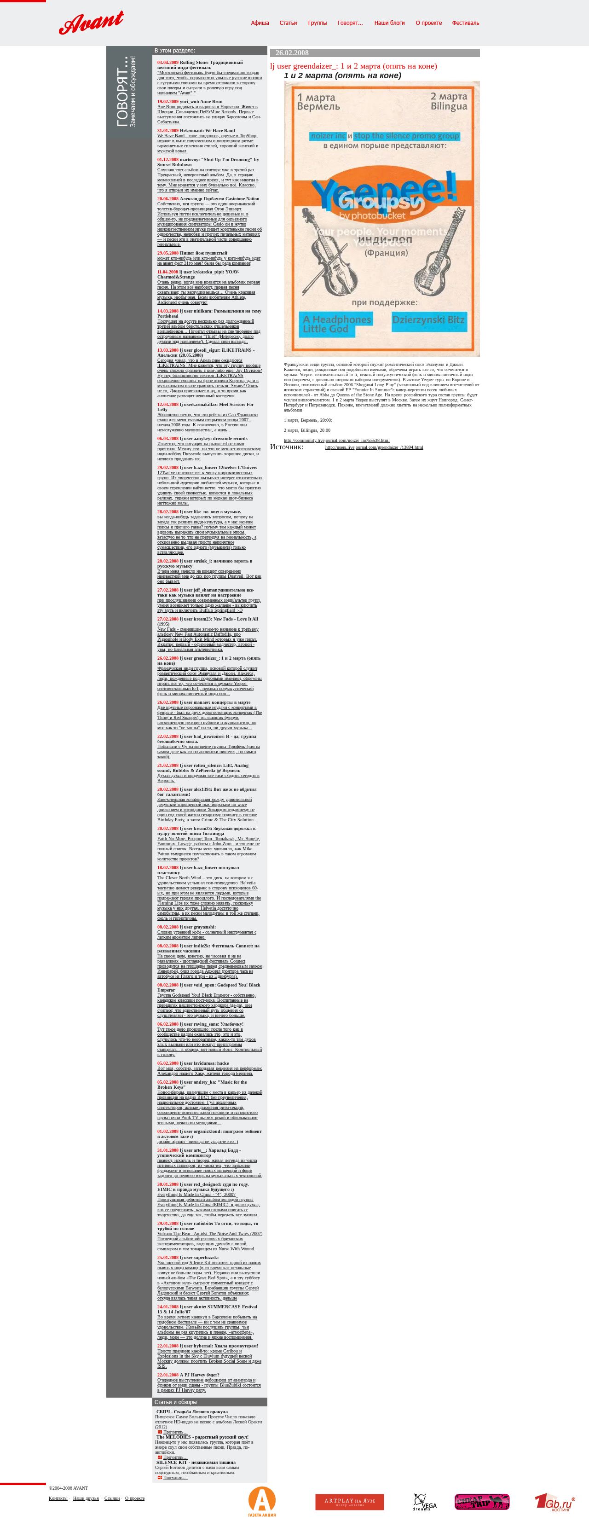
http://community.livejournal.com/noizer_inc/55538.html (337, 440)
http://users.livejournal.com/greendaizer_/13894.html (374, 447)
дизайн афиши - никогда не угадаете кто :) (197, 1141)
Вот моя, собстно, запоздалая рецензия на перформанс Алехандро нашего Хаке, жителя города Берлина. (209, 1071)
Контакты (58, 1498)
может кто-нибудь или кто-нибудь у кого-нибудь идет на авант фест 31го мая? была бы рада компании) (208, 260)
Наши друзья (86, 1498)
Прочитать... (175, 1431)
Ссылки (112, 1498)
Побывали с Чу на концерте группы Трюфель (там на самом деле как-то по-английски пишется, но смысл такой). (208, 751)
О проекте (134, 1498)
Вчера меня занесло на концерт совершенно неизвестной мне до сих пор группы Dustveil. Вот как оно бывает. (209, 576)
